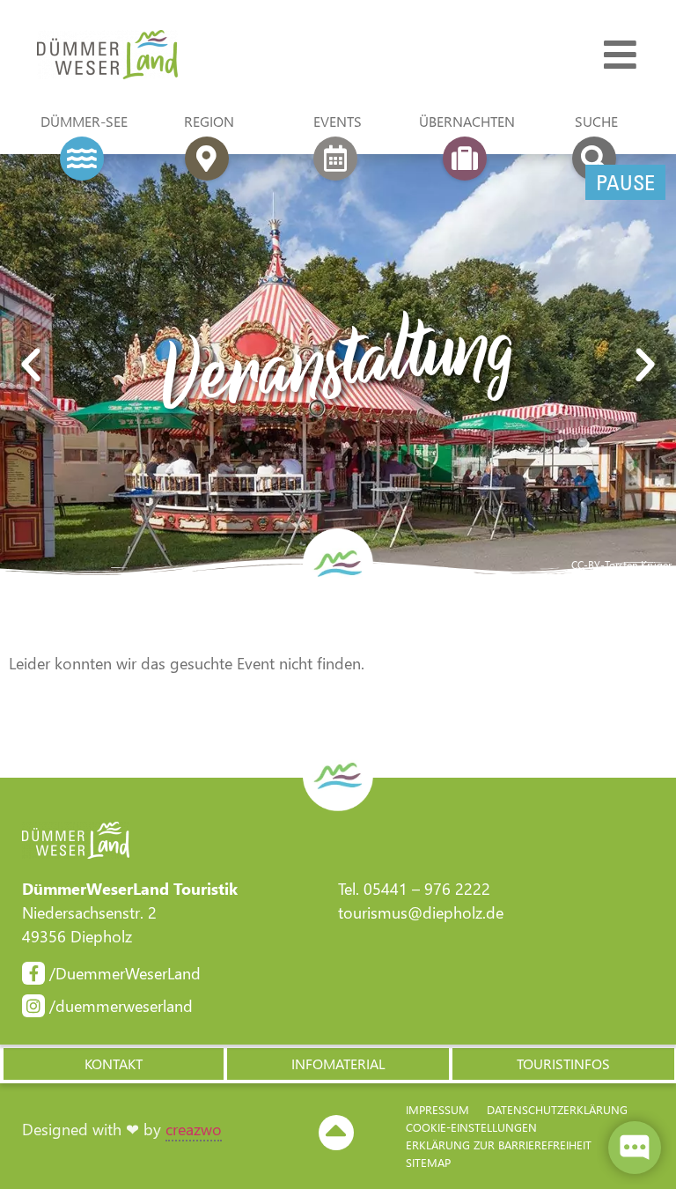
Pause (625, 182)
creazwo (193, 1129)
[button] (31, 365)
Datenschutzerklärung (557, 1109)
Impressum (437, 1109)
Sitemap (428, 1162)
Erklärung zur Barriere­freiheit (499, 1144)
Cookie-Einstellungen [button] (471, 1126)
